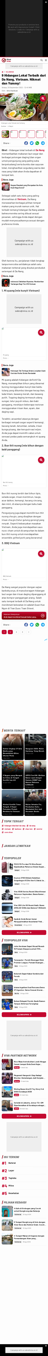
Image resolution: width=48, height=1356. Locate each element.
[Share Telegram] (43, 143)
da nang (32, 826)
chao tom (29, 829)
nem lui (39, 829)
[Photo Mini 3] (22, 134)
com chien (9, 832)
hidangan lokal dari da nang (15, 826)
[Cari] (41, 60)
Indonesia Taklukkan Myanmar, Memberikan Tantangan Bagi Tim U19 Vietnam (27, 283)
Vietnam (21, 199)
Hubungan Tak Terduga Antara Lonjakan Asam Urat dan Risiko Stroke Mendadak (28, 372)
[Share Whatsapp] (37, 143)
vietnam (8, 829)
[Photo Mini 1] (5, 134)
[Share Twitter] (31, 143)
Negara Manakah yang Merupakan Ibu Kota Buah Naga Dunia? (27, 186)
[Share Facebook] (26, 143)
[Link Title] (7, 867)
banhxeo (18, 829)
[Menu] (46, 60)
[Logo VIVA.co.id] (6, 60)
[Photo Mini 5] (40, 134)
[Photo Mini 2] (14, 134)
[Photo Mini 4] (31, 134)
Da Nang (40, 150)
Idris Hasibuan (12, 91)
